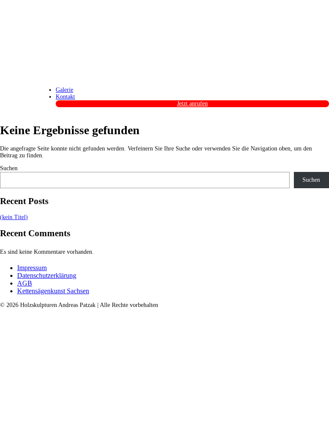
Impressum (32, 267)
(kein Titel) (14, 217)
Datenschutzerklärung (46, 275)
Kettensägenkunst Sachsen (53, 291)
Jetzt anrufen (192, 103)
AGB (24, 283)
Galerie (64, 90)
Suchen (9, 168)
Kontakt (65, 96)
